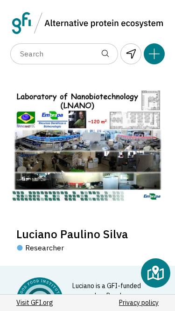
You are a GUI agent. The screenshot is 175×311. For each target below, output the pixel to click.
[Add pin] (154, 53)
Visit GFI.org (34, 302)
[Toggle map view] (155, 273)
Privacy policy (139, 302)
